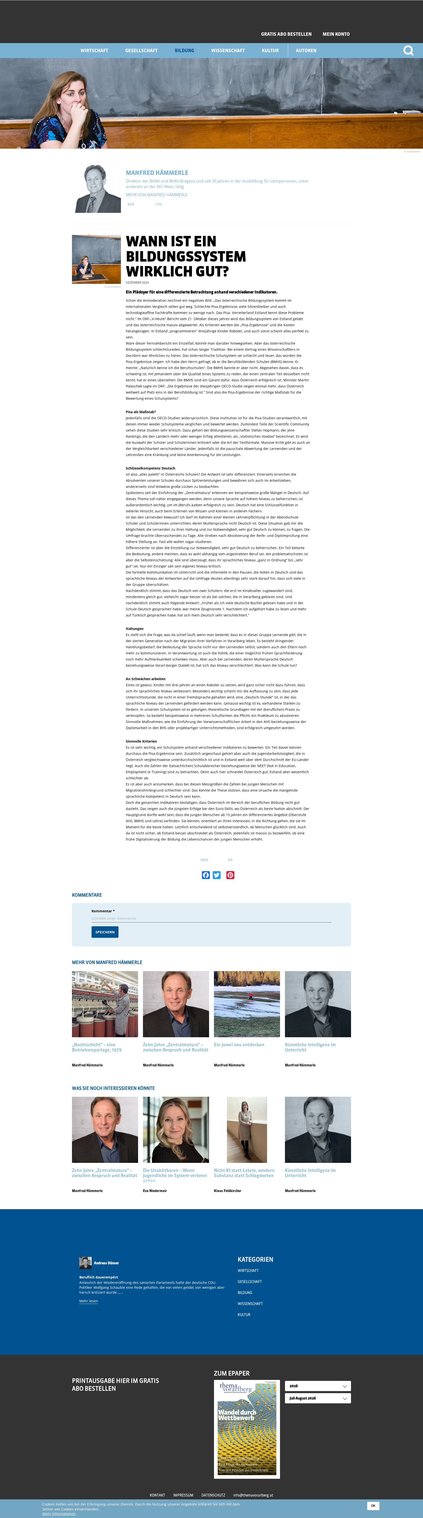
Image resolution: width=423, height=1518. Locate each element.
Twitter (97, 1408)
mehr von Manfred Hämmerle (157, 194)
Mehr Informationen (59, 1513)
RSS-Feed (76, 1411)
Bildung (184, 50)
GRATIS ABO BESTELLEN (286, 34)
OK (373, 1505)
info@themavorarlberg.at (253, 1495)
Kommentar (103, 911)
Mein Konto (336, 34)
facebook (86, 1408)
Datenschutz (213, 1495)
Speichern (105, 932)
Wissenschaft (228, 50)
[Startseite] (125, 21)
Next (228, 1293)
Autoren (306, 50)
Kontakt (157, 1495)
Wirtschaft (94, 50)
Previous (77, 1293)
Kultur (270, 50)
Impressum (183, 1495)
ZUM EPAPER (231, 1373)
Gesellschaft (141, 50)
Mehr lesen (88, 1301)
